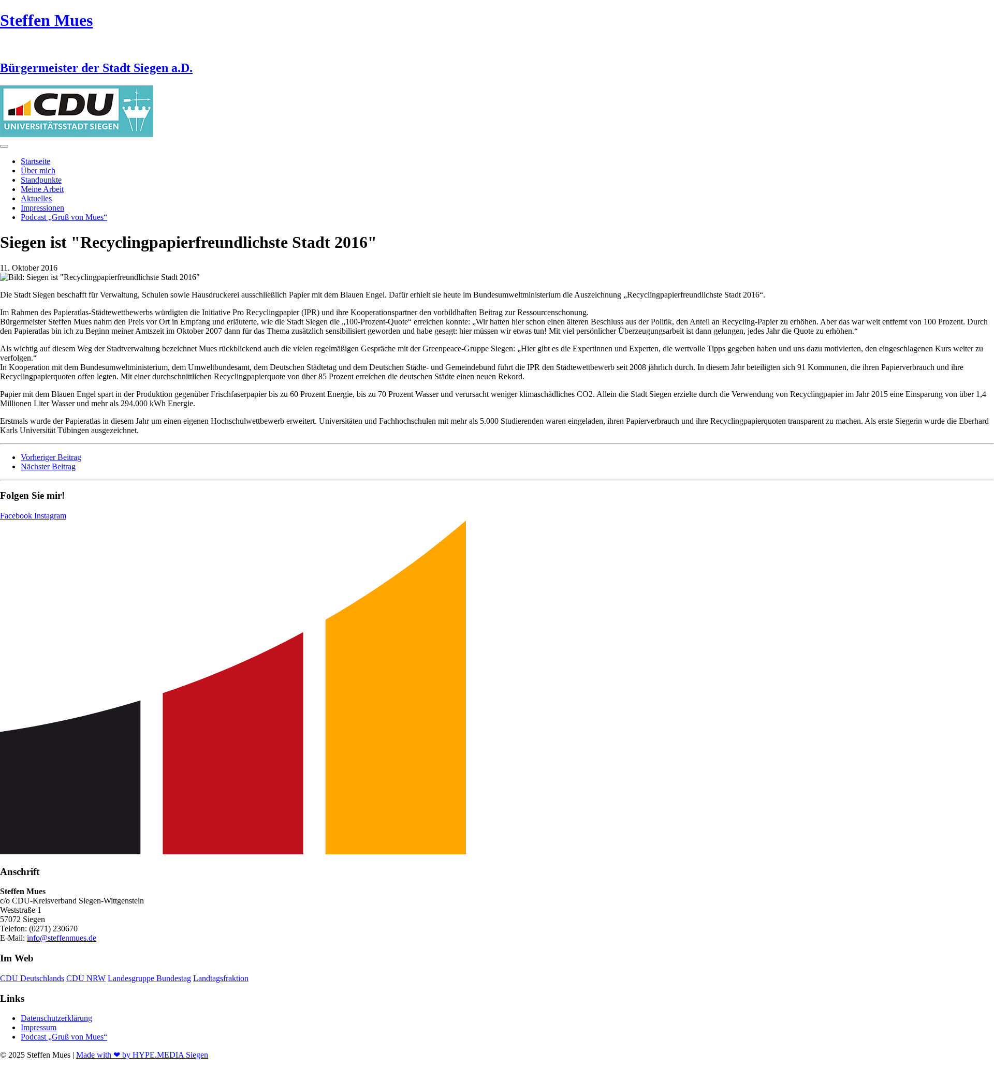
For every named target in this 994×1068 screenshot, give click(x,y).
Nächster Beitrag (48, 466)
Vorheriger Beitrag (51, 457)
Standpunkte (41, 179)
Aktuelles (36, 198)
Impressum (38, 1027)
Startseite (35, 161)
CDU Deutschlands (32, 978)
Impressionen (42, 207)
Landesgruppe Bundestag (149, 978)
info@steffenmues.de (61, 937)
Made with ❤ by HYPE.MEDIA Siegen (142, 1054)
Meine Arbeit (42, 189)
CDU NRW (86, 978)
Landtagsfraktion (220, 978)
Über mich (38, 170)
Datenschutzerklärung (56, 1018)
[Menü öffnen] (4, 146)
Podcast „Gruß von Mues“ (64, 217)
